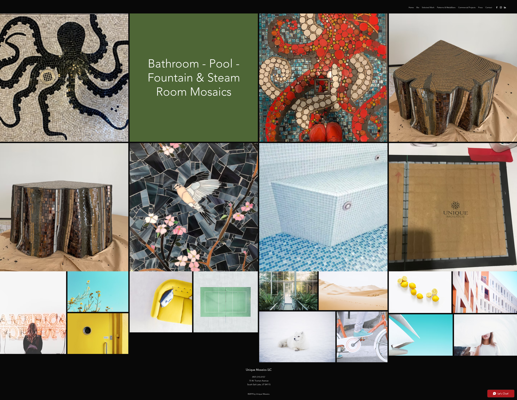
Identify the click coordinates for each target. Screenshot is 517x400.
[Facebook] (496, 7)
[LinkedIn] (505, 7)
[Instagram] (500, 7)
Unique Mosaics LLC (259, 370)
